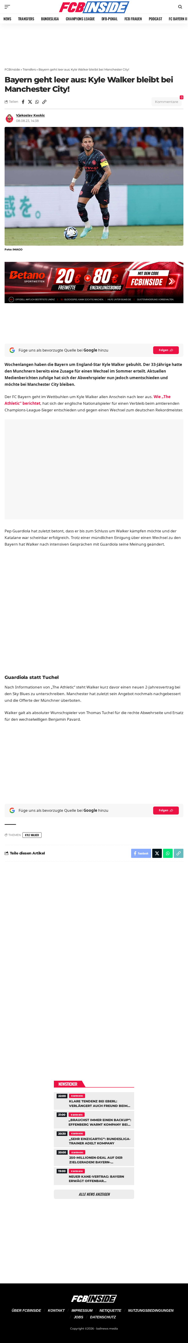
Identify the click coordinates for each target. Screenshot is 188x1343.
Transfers (29, 69)
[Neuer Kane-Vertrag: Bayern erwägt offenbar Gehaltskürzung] (94, 1175)
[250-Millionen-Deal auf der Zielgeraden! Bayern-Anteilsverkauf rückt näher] (94, 1157)
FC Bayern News (77, 1095)
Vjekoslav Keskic (30, 115)
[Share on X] (30, 101)
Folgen (163, 350)
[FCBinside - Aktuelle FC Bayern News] (94, 7)
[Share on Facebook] (23, 101)
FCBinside (12, 69)
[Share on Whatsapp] (37, 101)
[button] (8, 7)
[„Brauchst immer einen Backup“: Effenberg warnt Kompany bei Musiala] (94, 1119)
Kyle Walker (32, 835)
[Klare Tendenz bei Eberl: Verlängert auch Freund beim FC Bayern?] (94, 1100)
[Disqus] (94, 927)
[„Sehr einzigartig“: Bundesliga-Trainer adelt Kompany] (94, 1138)
